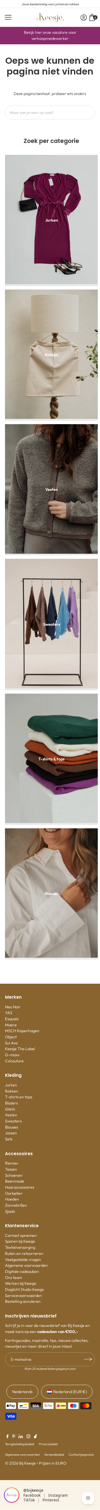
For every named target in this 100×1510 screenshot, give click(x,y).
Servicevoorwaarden (23, 1295)
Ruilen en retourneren (24, 1253)
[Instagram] (28, 1437)
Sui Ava (11, 1042)
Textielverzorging (20, 1247)
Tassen (11, 1169)
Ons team (13, 1277)
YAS (8, 1012)
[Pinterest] (13, 1437)
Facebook (32, 1495)
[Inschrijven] (88, 1359)
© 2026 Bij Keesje (20, 1463)
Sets (8, 1139)
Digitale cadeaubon (22, 1271)
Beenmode (14, 1181)
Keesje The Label (20, 1048)
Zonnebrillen (16, 1205)
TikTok (29, 1500)
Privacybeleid (48, 1444)
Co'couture (14, 1060)
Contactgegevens (81, 1454)
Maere (11, 1024)
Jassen (11, 1132)
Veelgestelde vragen (23, 1259)
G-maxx (12, 1054)
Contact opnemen (21, 1235)
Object (11, 1036)
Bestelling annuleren (23, 1301)
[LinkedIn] (21, 1437)
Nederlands (22, 1391)
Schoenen (13, 1175)
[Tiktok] (35, 1437)
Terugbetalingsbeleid (19, 1444)
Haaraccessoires (19, 1187)
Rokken (11, 1091)
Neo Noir (13, 1006)
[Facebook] (7, 1437)
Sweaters (13, 1121)
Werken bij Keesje (20, 1283)
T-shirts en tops (18, 1096)
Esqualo (12, 1018)
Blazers (11, 1103)
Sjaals (10, 1211)
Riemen (11, 1163)
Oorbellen (13, 1193)
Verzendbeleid (54, 1454)
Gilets (10, 1109)
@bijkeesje (33, 1490)
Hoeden (12, 1199)
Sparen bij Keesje (20, 1241)
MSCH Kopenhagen (22, 1030)
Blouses (11, 1127)
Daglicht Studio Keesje (24, 1289)
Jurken (11, 1085)
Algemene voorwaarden (26, 1265)
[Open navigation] (8, 17)
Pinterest (50, 1500)
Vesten (11, 1114)
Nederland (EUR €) (70, 1391)
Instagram (58, 1495)
